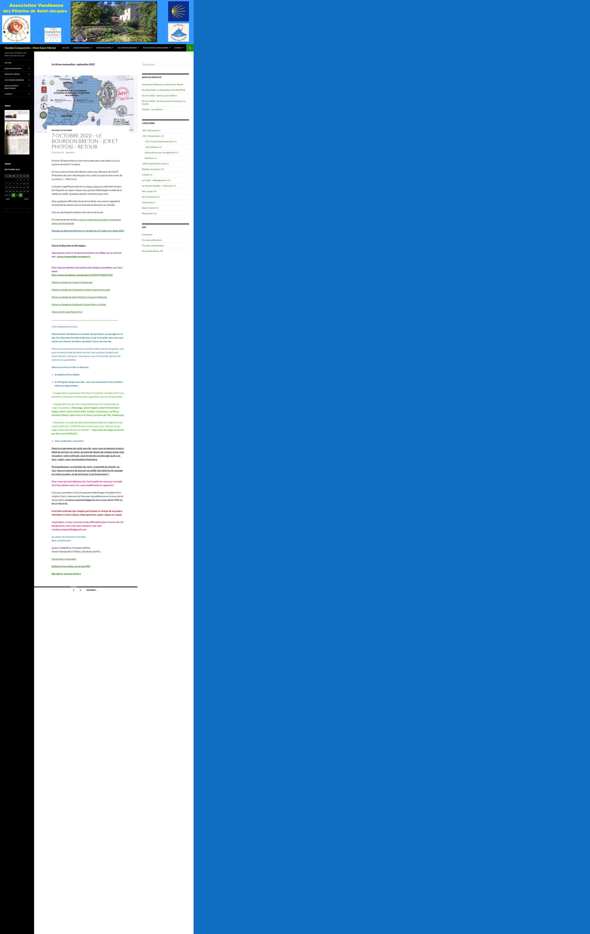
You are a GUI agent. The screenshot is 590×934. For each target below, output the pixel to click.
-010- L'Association (151, 136)
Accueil (65, 48)
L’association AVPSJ (81, 48)
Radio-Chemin (149, 208)
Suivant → (92, 590)
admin (71, 152)
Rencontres (147, 213)
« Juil (7, 199)
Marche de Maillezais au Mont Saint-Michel (162, 84)
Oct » (26, 199)
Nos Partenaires (149, 196)
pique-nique (93, 186)
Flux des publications (152, 240)
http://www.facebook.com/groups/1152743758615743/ (82, 274)
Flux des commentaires (153, 245)
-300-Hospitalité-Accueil (154, 163)
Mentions (149, 158)
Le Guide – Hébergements (154, 180)
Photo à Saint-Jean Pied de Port (67, 311)
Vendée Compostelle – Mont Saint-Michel (30, 47)
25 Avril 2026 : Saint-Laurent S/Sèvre (159, 95)
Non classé (147, 191)
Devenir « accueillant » (152, 109)
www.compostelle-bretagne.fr (73, 256)
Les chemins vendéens (127, 48)
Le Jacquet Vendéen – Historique (157, 185)
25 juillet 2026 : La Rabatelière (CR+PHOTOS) (163, 90)
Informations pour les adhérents (160, 152)
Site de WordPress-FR (152, 251)
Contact (178, 48)
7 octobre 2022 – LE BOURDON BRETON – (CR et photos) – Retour (85, 141)
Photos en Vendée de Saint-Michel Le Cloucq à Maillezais (79, 297)
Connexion (147, 234)
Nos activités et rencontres (155, 48)
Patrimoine (147, 202)
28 (13, 195)
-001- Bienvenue (150, 130)
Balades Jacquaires (62, 130)
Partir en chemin (103, 48)
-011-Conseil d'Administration (159, 141)
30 (21, 195)
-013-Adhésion (152, 147)
